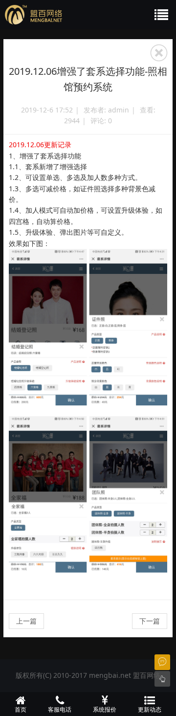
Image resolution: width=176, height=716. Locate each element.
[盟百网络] (66, 14)
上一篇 (26, 621)
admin (118, 109)
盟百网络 (146, 675)
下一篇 (149, 621)
